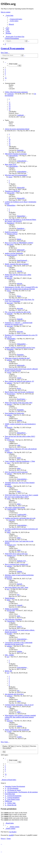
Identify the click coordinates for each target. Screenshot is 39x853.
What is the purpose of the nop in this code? (18, 402)
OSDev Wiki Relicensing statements (16, 92)
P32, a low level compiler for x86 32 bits (17, 312)
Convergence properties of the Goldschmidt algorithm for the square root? (18, 643)
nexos (10, 177)
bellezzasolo (21, 250)
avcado (9, 706)
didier (8, 600)
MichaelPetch (21, 433)
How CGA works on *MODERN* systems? (19, 242)
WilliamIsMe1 (11, 338)
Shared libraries (10, 598)
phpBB (11, 835)
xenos (19, 701)
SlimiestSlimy (11, 205)
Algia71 (19, 626)
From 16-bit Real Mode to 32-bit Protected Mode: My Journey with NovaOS (20, 220)
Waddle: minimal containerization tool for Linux (20, 347)
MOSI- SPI (8, 671)
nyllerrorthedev (13, 155)
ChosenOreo (11, 621)
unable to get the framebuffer (14, 253)
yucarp (9, 372)
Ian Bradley (13, 832)
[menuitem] (15, 19)
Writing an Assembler (11, 609)
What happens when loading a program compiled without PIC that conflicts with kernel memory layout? (20, 717)
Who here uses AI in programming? (16, 175)
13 (9, 106)
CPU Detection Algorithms (13, 619)
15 (9, 110)
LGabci (9, 731)
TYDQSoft (10, 440)
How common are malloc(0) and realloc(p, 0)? (19, 381)
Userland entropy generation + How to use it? (19, 705)
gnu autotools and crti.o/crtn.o (14, 694)
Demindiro (20, 150)
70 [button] (5, 78)
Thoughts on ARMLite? (12, 191)
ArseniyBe (11, 520)
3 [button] (5, 71)
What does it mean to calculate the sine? (17, 358)
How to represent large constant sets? (16, 564)
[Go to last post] (24, 115)
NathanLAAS (11, 545)
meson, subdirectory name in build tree (17, 729)
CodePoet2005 (11, 509)
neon (18, 616)
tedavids (9, 266)
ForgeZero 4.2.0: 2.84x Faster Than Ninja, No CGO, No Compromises (19, 300)
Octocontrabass (22, 479)
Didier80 (9, 314)
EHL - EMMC (9, 655)
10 (9, 139)
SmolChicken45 (12, 255)
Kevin (19, 388)
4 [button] (5, 73)
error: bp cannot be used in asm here (16, 472)
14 (9, 108)
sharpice (9, 404)
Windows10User (12, 234)
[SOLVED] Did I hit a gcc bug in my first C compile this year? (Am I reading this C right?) (21, 496)
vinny (8, 463)
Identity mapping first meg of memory (17, 264)
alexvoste (10, 303)
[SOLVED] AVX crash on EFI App (16, 554)
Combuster (10, 94)
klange (19, 239)
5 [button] (5, 74)
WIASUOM (11, 610)
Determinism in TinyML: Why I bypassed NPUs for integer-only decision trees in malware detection (21, 288)
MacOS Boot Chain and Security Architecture (19, 392)
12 (9, 104)
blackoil (9, 578)
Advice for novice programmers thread (17, 129)
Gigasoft (19, 605)
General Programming (12, 48)
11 (9, 102)
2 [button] (5, 69)
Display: (5, 746)
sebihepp (9, 452)
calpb (18, 445)
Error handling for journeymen (14, 413)
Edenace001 (21, 187)
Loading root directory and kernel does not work (20, 518)
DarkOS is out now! (11, 232)
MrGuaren (10, 244)
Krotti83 (9, 633)
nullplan (9, 360)
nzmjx (19, 458)
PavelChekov (11, 394)
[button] (5, 62)
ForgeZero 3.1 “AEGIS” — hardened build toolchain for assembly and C (18, 323)
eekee (18, 468)
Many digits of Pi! (10, 164)
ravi (8, 589)
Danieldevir (10, 223)
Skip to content (5, 12)
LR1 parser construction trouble (15, 507)
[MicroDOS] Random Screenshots (16, 154)
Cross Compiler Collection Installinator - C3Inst (20, 461)
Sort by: (19, 746)
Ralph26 (9, 427)
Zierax (9, 290)
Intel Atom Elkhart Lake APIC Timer (16, 587)
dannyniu (10, 721)
